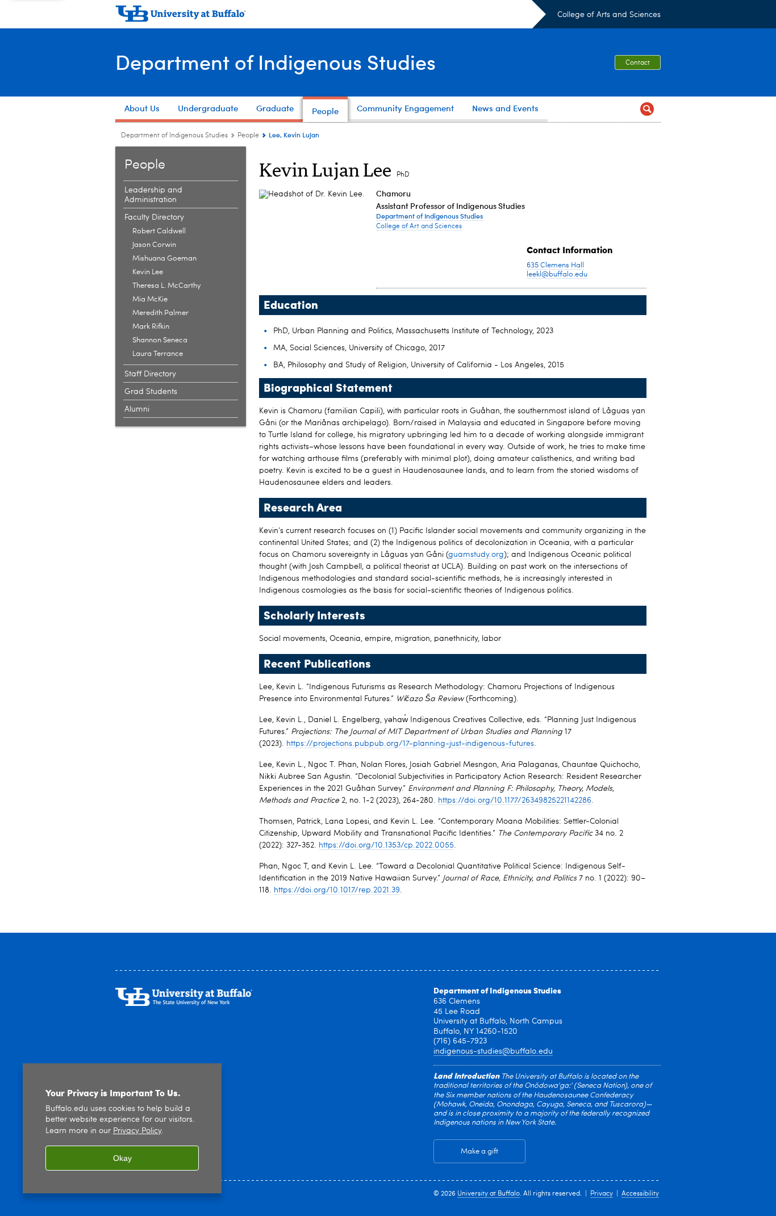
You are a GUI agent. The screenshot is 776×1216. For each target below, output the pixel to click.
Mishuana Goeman (164, 258)
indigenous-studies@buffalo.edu (493, 1051)
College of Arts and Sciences (609, 15)
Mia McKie (150, 299)
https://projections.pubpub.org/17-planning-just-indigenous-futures (410, 744)
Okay (122, 1158)
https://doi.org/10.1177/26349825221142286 (514, 800)
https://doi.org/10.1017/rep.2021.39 (337, 890)
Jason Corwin (154, 245)
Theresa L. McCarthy (166, 286)
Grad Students (150, 392)
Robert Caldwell (159, 231)
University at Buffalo (488, 1193)
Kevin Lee (147, 272)
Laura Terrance (157, 354)
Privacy (601, 1193)
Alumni (136, 409)
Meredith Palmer (160, 313)
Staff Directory (150, 374)
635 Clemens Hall (555, 265)
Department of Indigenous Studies (275, 62)
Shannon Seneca (159, 340)
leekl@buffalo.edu (557, 274)
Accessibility (640, 1193)
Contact (637, 63)
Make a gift (479, 1151)
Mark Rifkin (150, 326)
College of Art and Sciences (419, 226)
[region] (122, 1128)
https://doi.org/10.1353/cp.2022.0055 (386, 845)
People (248, 135)
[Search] (647, 109)
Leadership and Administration (153, 195)
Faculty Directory (154, 217)
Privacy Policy (137, 1131)
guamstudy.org (476, 555)
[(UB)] (330, 16)
